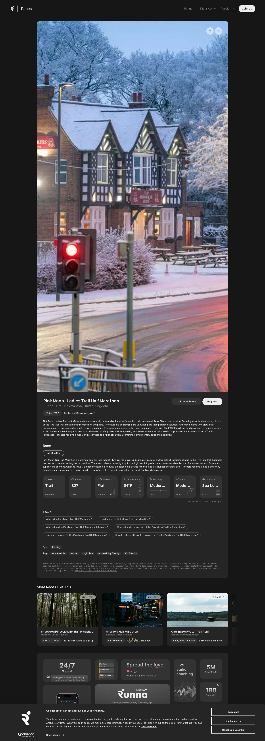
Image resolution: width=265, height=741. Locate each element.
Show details (53, 735)
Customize (231, 721)
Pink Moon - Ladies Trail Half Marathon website (96, 570)
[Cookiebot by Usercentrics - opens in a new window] (26, 735)
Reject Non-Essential (233, 730)
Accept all (233, 712)
